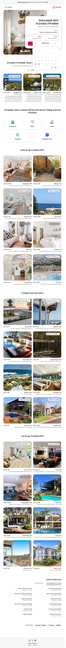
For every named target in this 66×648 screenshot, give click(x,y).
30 (55, 67)
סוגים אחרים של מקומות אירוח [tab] (53, 583)
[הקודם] (36, 70)
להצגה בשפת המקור (22, 2)
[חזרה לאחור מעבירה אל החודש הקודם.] (55, 43)
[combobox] (43, 32)
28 (39, 64)
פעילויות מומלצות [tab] (39, 583)
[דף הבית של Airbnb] (57, 7)
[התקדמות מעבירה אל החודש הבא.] (35, 43)
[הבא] (28, 70)
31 (52, 67)
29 (35, 64)
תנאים (29, 645)
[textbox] (51, 38)
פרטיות (35, 645)
